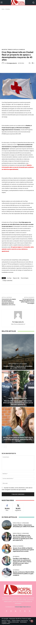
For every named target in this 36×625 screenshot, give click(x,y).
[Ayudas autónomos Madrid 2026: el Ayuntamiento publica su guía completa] (7, 573)
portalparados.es (12, 63)
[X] (29, 611)
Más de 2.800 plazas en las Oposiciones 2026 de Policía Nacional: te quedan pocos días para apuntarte (18, 402)
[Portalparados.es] (18, 2)
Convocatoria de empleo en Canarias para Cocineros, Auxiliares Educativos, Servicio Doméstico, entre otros (9, 302)
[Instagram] (11, 611)
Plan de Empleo (24, 278)
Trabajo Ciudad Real (7, 280)
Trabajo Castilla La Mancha (16, 49)
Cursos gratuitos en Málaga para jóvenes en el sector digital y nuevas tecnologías (26, 301)
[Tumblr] (25, 611)
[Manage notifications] (31, 621)
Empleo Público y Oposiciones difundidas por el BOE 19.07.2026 (18, 367)
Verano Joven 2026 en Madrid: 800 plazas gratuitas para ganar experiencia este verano (18, 439)
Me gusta (7, 504)
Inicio (3, 9)
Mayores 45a (16, 278)
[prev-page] (3, 446)
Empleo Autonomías (18, 435)
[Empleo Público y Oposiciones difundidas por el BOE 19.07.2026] (18, 352)
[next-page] (6, 446)
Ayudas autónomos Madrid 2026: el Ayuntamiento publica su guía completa (23, 573)
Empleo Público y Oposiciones (17, 363)
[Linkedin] (15, 611)
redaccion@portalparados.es (23, 606)
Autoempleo (16, 556)
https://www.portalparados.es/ (18, 324)
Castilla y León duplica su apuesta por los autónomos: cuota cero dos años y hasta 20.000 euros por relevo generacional (22, 562)
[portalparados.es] (3, 63)
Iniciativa (8, 9)
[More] (22, 69)
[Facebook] (6, 611)
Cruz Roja (9, 278)
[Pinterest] (20, 611)
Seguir (18, 504)
